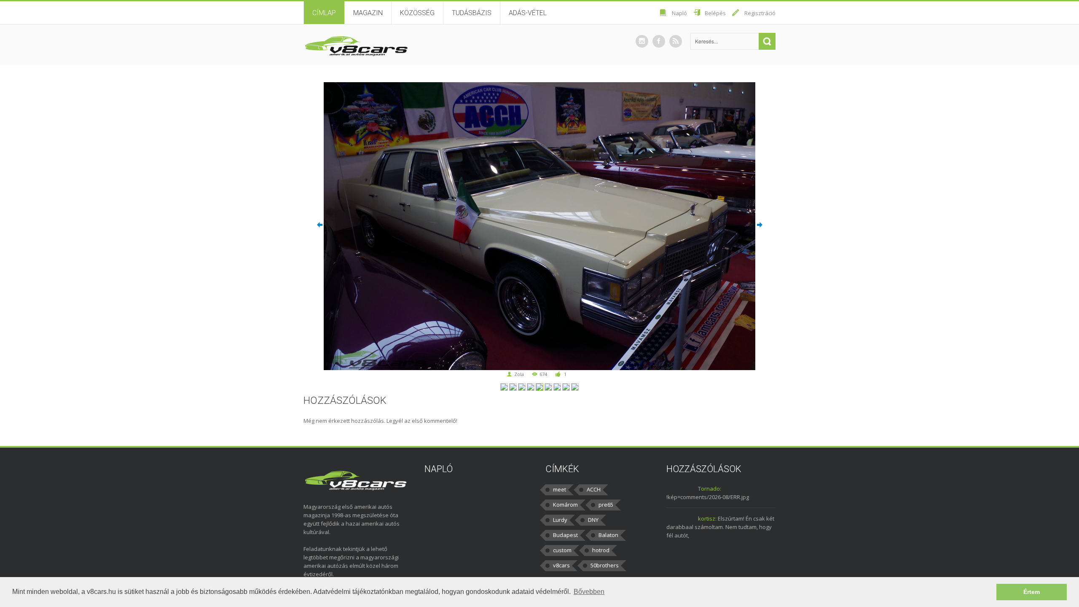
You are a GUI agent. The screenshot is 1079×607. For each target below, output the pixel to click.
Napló (679, 13)
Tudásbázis (471, 13)
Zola (519, 374)
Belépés (715, 13)
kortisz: (707, 518)
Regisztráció (760, 13)
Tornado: (709, 488)
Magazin (368, 13)
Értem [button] (1031, 591)
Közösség (417, 13)
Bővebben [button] (589, 591)
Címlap (324, 13)
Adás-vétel (528, 13)
